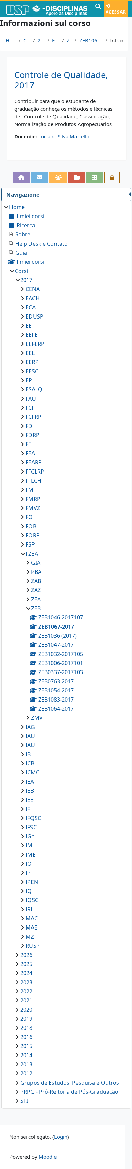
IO (29, 863)
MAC (32, 918)
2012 (26, 1073)
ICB (30, 763)
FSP (30, 544)
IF (28, 809)
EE (29, 325)
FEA (30, 453)
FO (29, 517)
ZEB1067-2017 (91, 40)
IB (28, 754)
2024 (26, 973)
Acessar (116, 12)
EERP (32, 362)
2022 (26, 991)
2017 (41, 40)
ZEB (69, 40)
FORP (33, 535)
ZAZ (36, 590)
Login (60, 1136)
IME (31, 854)
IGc (30, 836)
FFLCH (33, 480)
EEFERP (35, 344)
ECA (31, 307)
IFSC (31, 827)
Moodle (48, 1156)
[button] (98, 9)
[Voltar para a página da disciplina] (21, 177)
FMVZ (33, 508)
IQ (29, 891)
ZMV (37, 717)
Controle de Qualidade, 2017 (61, 80)
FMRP (33, 499)
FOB (31, 526)
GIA (35, 562)
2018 (26, 1028)
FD (29, 426)
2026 (26, 955)
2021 (26, 1000)
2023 (26, 982)
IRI (29, 909)
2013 (26, 1064)
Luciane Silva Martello (63, 136)
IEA (30, 781)
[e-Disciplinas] (46, 9)
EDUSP (34, 316)
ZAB (36, 581)
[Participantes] (58, 177)
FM (30, 489)
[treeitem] (66, 654)
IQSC (32, 900)
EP (29, 380)
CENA (33, 289)
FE (28, 444)
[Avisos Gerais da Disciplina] (39, 177)
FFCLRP (35, 471)
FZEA (55, 40)
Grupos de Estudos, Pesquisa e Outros (69, 1082)
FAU (31, 398)
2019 (26, 1018)
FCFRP (33, 417)
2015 (26, 1046)
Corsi (26, 40)
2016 (26, 1037)
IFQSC (33, 818)
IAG (30, 727)
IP (28, 872)
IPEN (32, 882)
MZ (30, 936)
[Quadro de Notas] (94, 177)
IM (29, 845)
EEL (30, 353)
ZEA (36, 599)
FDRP (32, 435)
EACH (33, 298)
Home (11, 40)
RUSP (33, 945)
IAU (30, 736)
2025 (26, 964)
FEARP (34, 462)
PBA (36, 572)
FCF (30, 407)
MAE (31, 927)
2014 (26, 1055)
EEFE (32, 334)
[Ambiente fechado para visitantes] (112, 177)
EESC (32, 371)
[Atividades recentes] (76, 177)
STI (24, 1100)
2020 (26, 1009)
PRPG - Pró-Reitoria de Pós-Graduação (69, 1091)
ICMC (32, 772)
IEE (30, 800)
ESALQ (34, 389)
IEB (30, 790)
